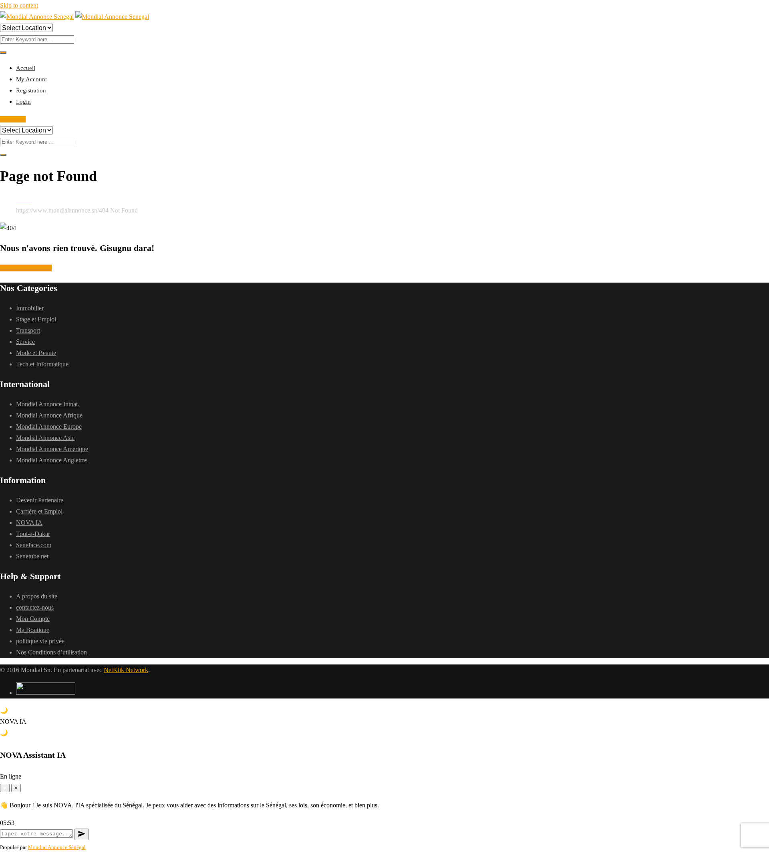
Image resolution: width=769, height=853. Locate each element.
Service (25, 341)
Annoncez (13, 119)
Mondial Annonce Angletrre (51, 460)
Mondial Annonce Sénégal (57, 847)
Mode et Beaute (36, 352)
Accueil (25, 68)
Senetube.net (32, 556)
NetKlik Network (126, 669)
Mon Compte (33, 618)
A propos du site (36, 596)
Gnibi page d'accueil (26, 268)
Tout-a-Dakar (33, 533)
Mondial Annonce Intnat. (47, 404)
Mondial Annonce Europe (49, 426)
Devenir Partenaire (39, 500)
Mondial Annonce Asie (45, 437)
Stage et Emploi (36, 319)
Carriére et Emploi (39, 511)
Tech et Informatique (42, 364)
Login (23, 101)
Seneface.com (33, 545)
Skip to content (19, 5)
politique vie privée (40, 641)
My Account (31, 79)
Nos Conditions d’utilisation (51, 652)
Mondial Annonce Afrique (49, 415)
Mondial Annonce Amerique (52, 449)
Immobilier (30, 308)
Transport (28, 330)
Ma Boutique (32, 629)
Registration (31, 90)
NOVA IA (29, 522)
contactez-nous (35, 607)
